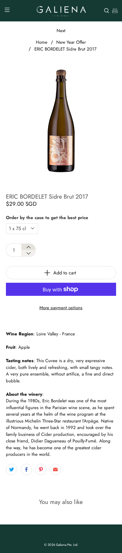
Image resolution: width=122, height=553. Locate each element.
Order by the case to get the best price (47, 217)
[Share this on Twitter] (11, 469)
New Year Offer (71, 42)
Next (61, 30)
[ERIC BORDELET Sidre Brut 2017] (61, 120)
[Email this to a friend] (55, 469)
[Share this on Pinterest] (40, 469)
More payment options (60, 307)
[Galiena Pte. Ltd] (61, 10)
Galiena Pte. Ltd (66, 544)
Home (41, 42)
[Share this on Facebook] (26, 469)
